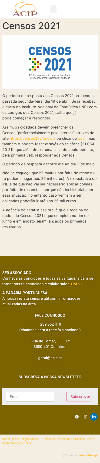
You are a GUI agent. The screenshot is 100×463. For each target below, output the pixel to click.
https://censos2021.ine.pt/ (32, 138)
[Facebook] (76, 417)
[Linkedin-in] (94, 417)
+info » (76, 284)
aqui (82, 138)
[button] (53, 9)
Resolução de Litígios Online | (22, 439)
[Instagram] (85, 417)
